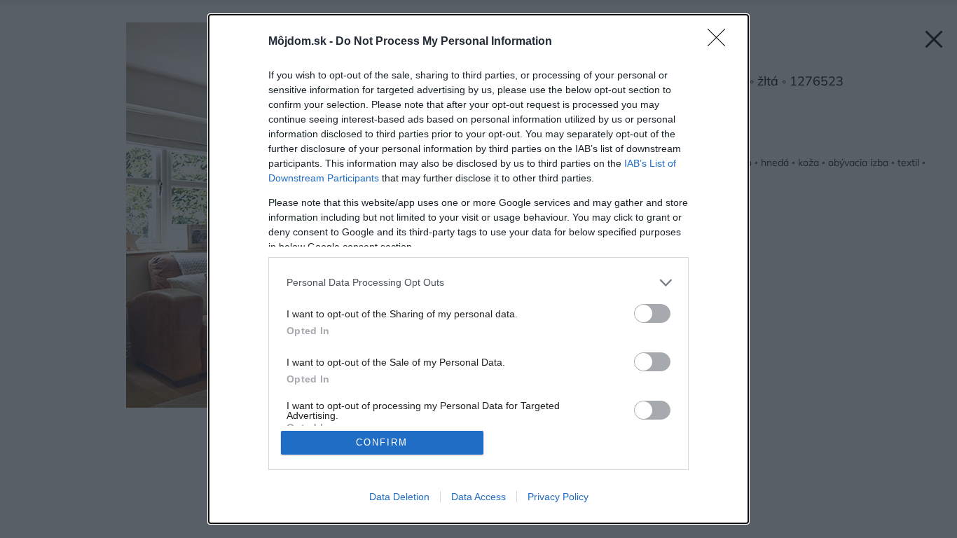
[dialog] (478, 269)
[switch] (652, 313)
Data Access (478, 496)
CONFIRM (382, 442)
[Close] (721, 42)
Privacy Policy (558, 496)
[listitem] (478, 282)
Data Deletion (399, 496)
